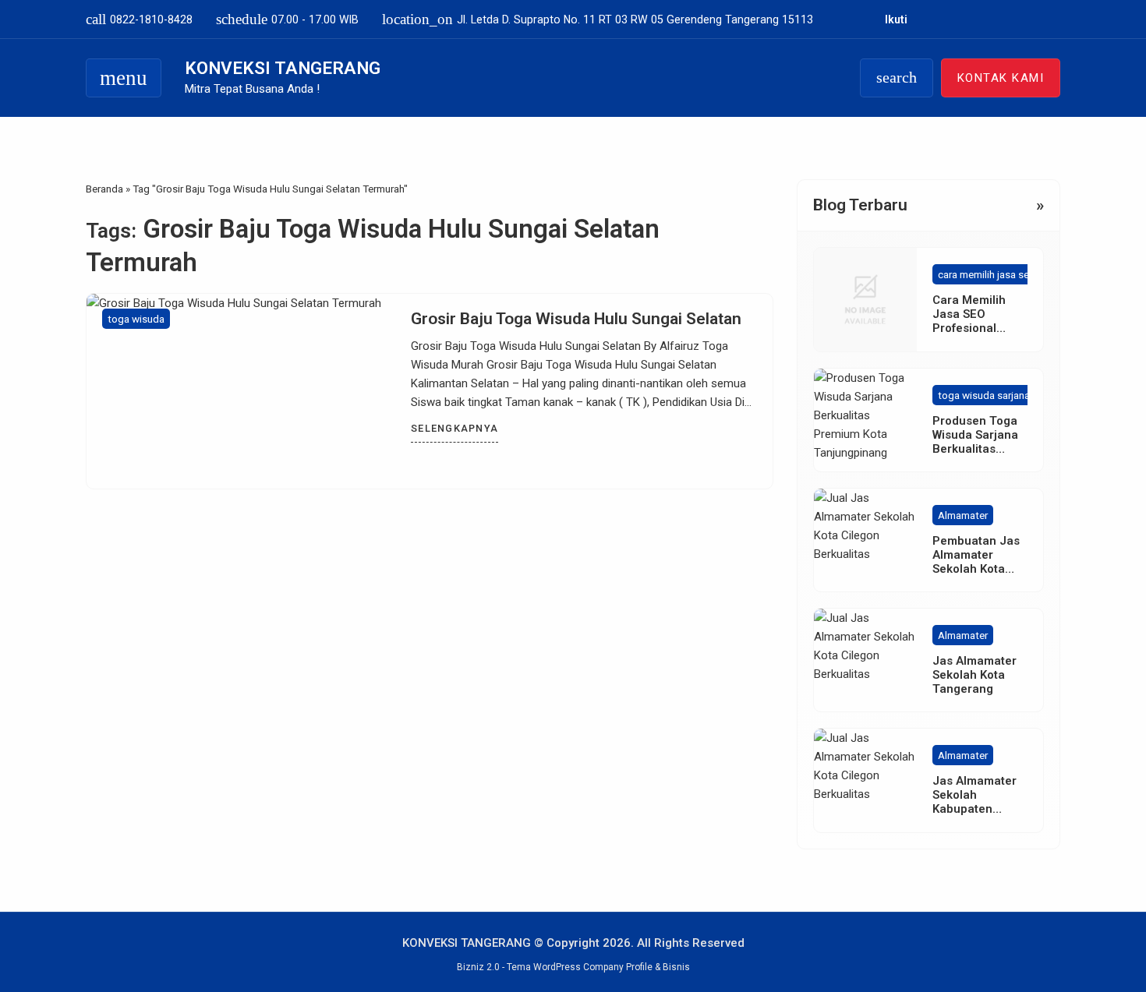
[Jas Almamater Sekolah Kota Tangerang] (865, 660)
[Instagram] (946, 19)
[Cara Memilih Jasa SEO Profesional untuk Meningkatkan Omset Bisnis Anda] (865, 299)
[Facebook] (924, 19)
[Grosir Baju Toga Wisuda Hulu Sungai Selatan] (241, 391)
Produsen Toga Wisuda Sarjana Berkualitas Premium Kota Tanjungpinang (975, 449)
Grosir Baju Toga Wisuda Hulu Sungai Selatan (576, 318)
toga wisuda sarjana (984, 395)
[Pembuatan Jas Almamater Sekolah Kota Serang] (865, 540)
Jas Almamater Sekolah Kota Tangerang (974, 675)
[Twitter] (990, 19)
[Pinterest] (1055, 19)
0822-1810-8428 (139, 19)
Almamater (963, 515)
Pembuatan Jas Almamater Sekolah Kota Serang (976, 562)
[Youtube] (968, 19)
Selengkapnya (454, 428)
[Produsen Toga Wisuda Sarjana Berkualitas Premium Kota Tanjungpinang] (865, 420)
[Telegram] (1033, 19)
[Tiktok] (1011, 19)
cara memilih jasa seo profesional (1014, 274)
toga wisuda (136, 318)
